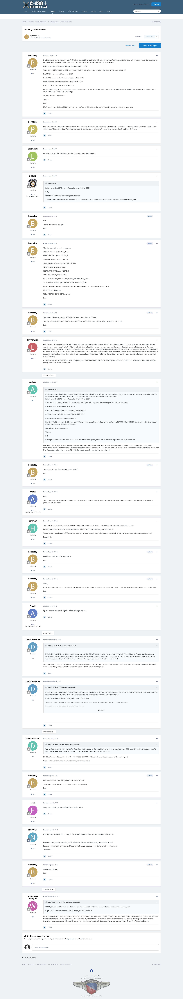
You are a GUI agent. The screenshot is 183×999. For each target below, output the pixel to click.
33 (33, 167)
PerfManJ (32, 122)
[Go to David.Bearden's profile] (32, 647)
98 (33, 539)
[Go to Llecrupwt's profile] (32, 156)
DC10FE (32, 176)
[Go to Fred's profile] (32, 810)
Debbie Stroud (33, 738)
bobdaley (35, 35)
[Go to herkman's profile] (32, 528)
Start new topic (130, 45)
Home (26, 11)
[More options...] (157, 55)
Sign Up (156, 4)
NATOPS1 (32, 830)
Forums (52, 11)
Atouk (32, 492)
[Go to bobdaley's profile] (26, 36)
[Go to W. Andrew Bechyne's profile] (32, 906)
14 (33, 510)
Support (109, 11)
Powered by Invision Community (91, 996)
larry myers (32, 340)
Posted (50, 55)
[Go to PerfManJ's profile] (32, 129)
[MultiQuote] (44, 113)
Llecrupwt (32, 149)
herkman (33, 521)
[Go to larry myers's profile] (32, 347)
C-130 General (46, 38)
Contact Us (95, 976)
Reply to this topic (150, 45)
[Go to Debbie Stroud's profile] (32, 746)
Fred (33, 803)
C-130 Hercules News (39, 11)
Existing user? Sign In (141, 4)
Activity (93, 11)
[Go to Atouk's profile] (32, 499)
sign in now (70, 939)
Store (101, 11)
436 (33, 358)
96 (33, 140)
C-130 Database (73, 11)
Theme (86, 976)
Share (139, 37)
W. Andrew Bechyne (33, 897)
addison (33, 382)
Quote (50, 113)
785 (33, 848)
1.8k (33, 74)
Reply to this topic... (42, 947)
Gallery (61, 11)
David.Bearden (33, 639)
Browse (84, 11)
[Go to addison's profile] (32, 389)
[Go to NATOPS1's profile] (32, 837)
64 (33, 821)
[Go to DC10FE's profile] (32, 183)
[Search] (158, 11)
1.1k (33, 194)
